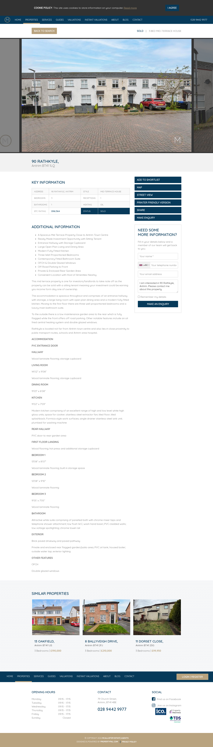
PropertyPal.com (109, 741)
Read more (130, 7)
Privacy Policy (129, 742)
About (115, 19)
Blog (125, 19)
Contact (137, 19)
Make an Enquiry (158, 304)
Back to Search (44, 30)
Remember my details (153, 296)
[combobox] (144, 265)
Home (18, 19)
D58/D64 (55, 211)
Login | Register (192, 676)
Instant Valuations (96, 19)
